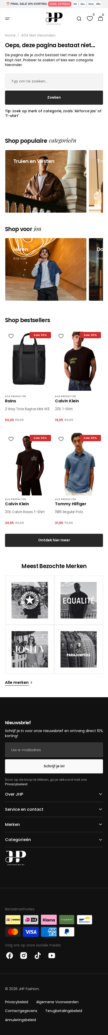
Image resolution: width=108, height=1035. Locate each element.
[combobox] (54, 81)
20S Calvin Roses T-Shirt (25, 512)
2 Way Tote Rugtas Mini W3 (27, 409)
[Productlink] (29, 378)
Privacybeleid (16, 784)
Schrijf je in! (54, 766)
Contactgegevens (21, 1010)
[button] (7, 18)
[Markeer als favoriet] (11, 336)
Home (10, 35)
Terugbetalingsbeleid (63, 1010)
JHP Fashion (29, 988)
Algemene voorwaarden (57, 1001)
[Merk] (29, 600)
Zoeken (54, 97)
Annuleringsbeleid (20, 1019)
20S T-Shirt (64, 409)
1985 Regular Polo (69, 512)
